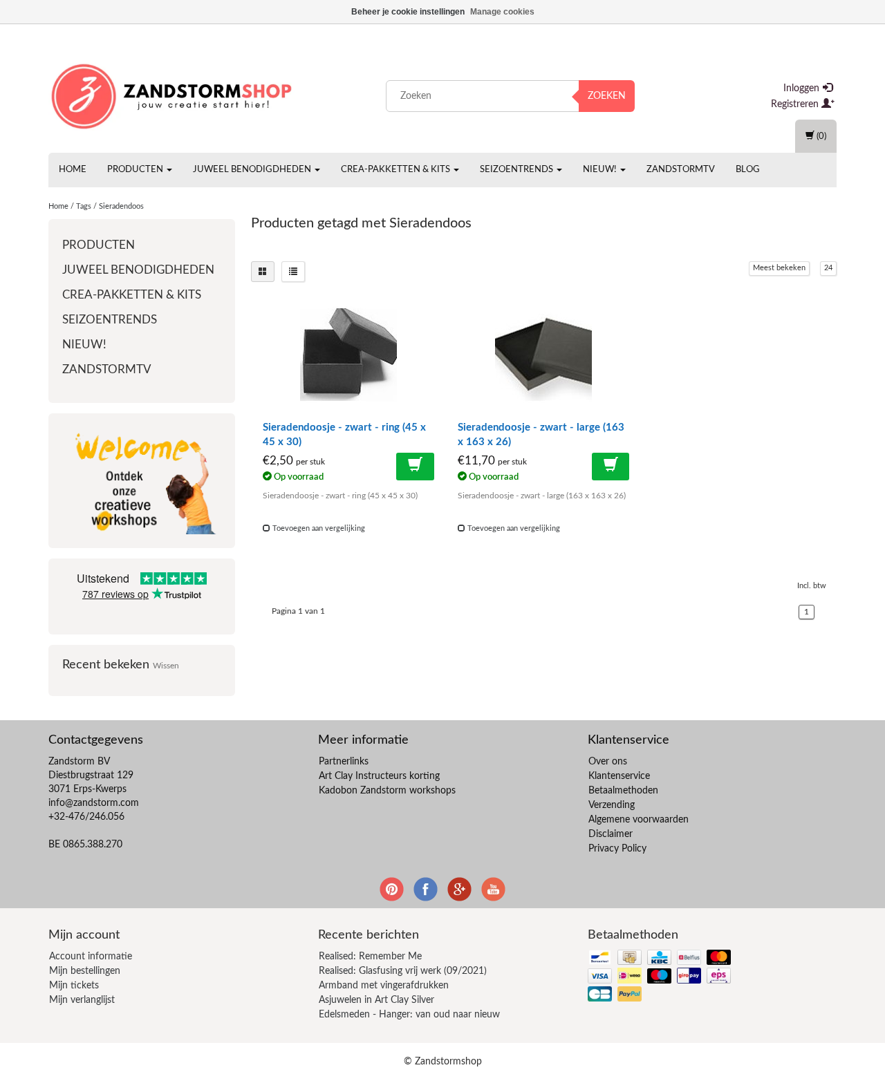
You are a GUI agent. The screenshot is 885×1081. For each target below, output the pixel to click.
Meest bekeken (779, 268)
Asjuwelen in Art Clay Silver (376, 1000)
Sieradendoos (121, 206)
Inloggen (802, 88)
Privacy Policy (617, 849)
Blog (748, 169)
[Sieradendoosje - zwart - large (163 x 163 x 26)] (543, 354)
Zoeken (607, 96)
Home (72, 169)
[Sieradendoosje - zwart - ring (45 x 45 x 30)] (348, 354)
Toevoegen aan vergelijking (317, 528)
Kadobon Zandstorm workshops (387, 791)
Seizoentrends (517, 169)
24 (828, 268)
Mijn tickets (74, 985)
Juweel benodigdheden (253, 169)
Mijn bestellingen (84, 971)
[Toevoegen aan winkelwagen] (415, 466)
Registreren (796, 104)
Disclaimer (610, 834)
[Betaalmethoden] (661, 977)
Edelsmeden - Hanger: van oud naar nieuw (409, 1014)
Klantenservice (619, 776)
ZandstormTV (680, 169)
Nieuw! (601, 169)
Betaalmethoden (623, 791)
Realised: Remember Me (370, 956)
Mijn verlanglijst (82, 1000)
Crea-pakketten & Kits (396, 169)
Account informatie (90, 956)
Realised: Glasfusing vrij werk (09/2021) (403, 971)
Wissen (166, 666)
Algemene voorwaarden (638, 820)
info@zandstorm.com (93, 803)
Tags (83, 206)
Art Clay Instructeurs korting (379, 776)
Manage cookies (502, 12)
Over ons (607, 762)
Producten (136, 169)
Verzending (611, 805)
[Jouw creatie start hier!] (172, 93)
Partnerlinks (344, 762)
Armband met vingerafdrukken (384, 985)
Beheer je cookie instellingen (408, 12)
